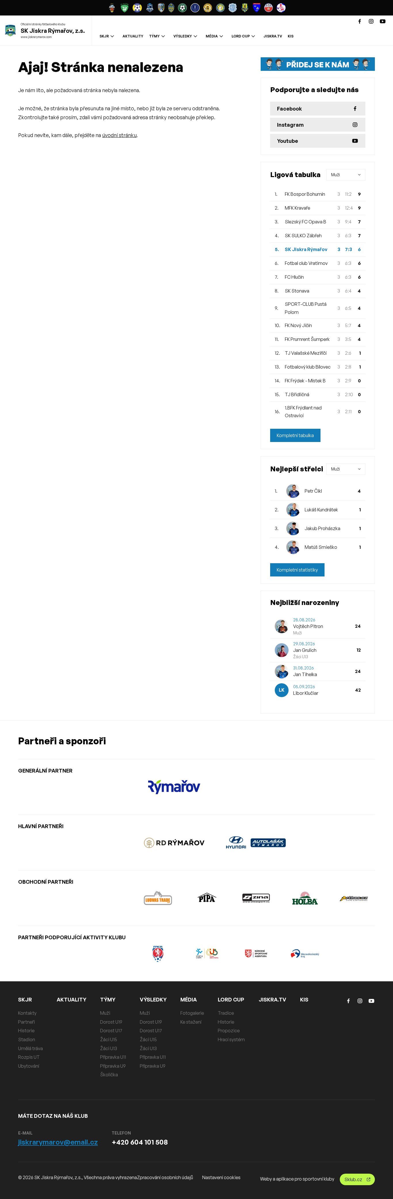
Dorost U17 (111, 1030)
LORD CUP (241, 36)
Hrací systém (231, 1039)
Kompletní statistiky (297, 570)
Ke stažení (190, 1022)
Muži (105, 1013)
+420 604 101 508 (140, 1142)
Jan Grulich (304, 650)
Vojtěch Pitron (308, 626)
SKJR (104, 36)
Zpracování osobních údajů (165, 1177)
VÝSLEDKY (182, 36)
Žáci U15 (108, 1039)
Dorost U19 (111, 1022)
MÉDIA (212, 36)
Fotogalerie (192, 1013)
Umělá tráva (30, 1048)
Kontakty (27, 1013)
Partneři (26, 1022)
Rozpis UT (29, 1057)
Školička (109, 1074)
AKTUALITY (133, 36)
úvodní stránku (119, 135)
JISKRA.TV (273, 36)
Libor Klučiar (305, 693)
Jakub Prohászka (322, 528)
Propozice (229, 1030)
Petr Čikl (313, 491)
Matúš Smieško (321, 547)
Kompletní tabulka (295, 435)
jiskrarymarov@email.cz (58, 1142)
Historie (26, 1030)
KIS (290, 36)
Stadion (26, 1039)
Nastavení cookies (221, 1177)
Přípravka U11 (113, 1057)
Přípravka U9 (113, 1066)
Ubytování (28, 1066)
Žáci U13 (108, 1048)
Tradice (226, 1013)
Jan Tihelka (305, 674)
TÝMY (154, 36)
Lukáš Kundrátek (321, 510)
